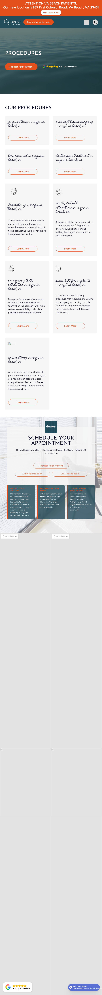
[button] (86, 22)
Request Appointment (21, 66)
